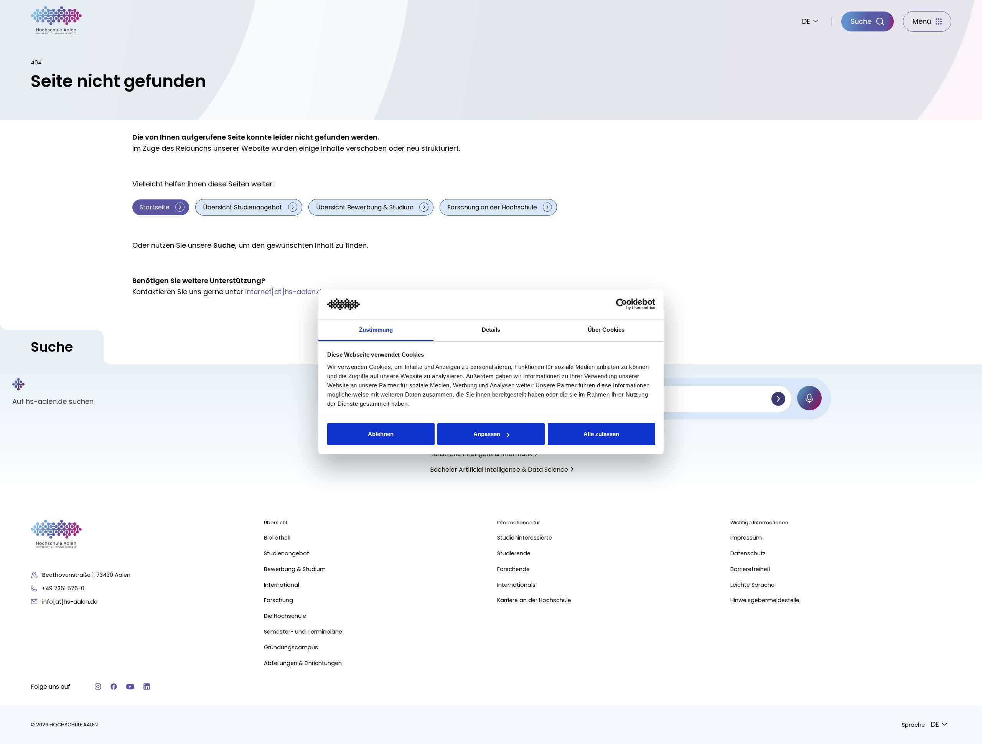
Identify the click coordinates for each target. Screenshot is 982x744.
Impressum (746, 538)
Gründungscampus (291, 647)
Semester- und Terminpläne (303, 631)
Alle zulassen (601, 434)
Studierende (514, 553)
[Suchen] (778, 399)
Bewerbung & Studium (295, 569)
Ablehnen (381, 434)
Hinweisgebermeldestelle (764, 600)
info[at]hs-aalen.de (69, 602)
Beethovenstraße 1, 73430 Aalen (86, 575)
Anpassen (486, 434)
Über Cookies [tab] (606, 329)
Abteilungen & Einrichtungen (303, 663)
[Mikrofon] (809, 398)
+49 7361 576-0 (63, 588)
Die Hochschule (285, 616)
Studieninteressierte (524, 538)
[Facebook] (113, 686)
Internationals (516, 585)
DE (806, 21)
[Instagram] (98, 686)
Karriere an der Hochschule (534, 600)
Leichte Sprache (752, 585)
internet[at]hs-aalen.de (285, 291)
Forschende (513, 569)
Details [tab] (491, 329)
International (281, 585)
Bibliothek (277, 538)
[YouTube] (130, 687)
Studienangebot (286, 553)
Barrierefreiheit (750, 569)
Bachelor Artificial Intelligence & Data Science (499, 469)
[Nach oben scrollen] (963, 625)
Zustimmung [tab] (376, 329)
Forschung (278, 600)
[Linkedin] (146, 686)
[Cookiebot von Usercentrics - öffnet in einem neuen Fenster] (621, 304)
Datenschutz (748, 553)
